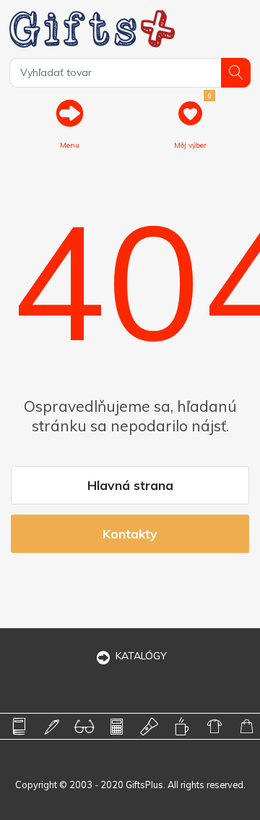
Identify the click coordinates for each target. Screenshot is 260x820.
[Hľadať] (236, 73)
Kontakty (130, 533)
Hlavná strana (130, 485)
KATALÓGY (141, 655)
